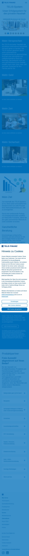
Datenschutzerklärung (8, 294)
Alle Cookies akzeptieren (14, 309)
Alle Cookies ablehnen (14, 305)
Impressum (5, 296)
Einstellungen (14, 301)
